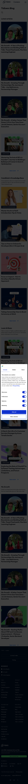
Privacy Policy (16, 385)
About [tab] (22, 369)
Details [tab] (14, 369)
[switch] (24, 396)
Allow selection (14, 416)
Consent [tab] (5, 369)
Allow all (14, 412)
